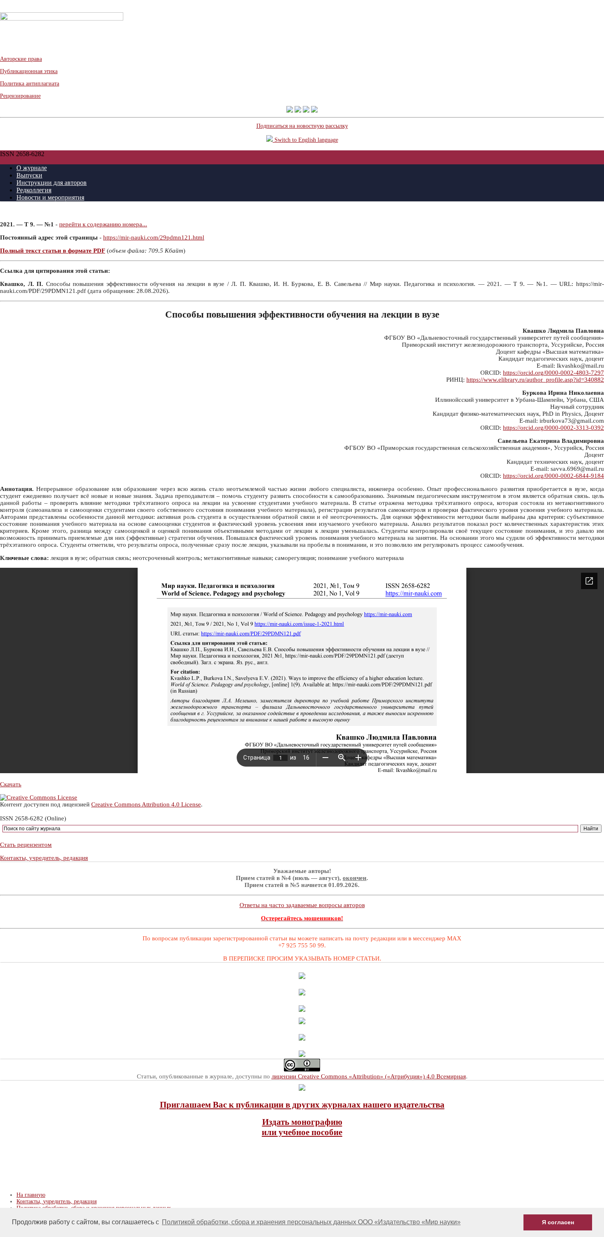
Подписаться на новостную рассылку (302, 126)
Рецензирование (20, 96)
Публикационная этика (29, 71)
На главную (30, 1195)
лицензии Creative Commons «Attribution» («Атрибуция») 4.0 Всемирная (369, 1076)
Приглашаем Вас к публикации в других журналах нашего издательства (302, 1105)
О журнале (31, 167)
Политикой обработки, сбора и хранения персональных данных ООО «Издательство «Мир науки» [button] (311, 1222)
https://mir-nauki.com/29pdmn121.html (153, 237)
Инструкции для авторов (51, 182)
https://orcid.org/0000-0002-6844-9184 (553, 475)
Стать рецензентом (26, 844)
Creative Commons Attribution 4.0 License (146, 804)
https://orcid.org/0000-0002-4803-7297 (553, 372)
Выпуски (29, 175)
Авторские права (21, 59)
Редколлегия (33, 190)
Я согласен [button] (558, 1222)
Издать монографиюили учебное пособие (302, 1127)
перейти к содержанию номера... (103, 224)
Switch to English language (305, 140)
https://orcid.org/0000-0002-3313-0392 (553, 427)
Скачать (10, 784)
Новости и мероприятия (50, 197)
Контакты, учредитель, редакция (44, 858)
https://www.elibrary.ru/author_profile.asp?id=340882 (535, 379)
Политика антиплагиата (29, 84)
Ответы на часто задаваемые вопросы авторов (302, 905)
